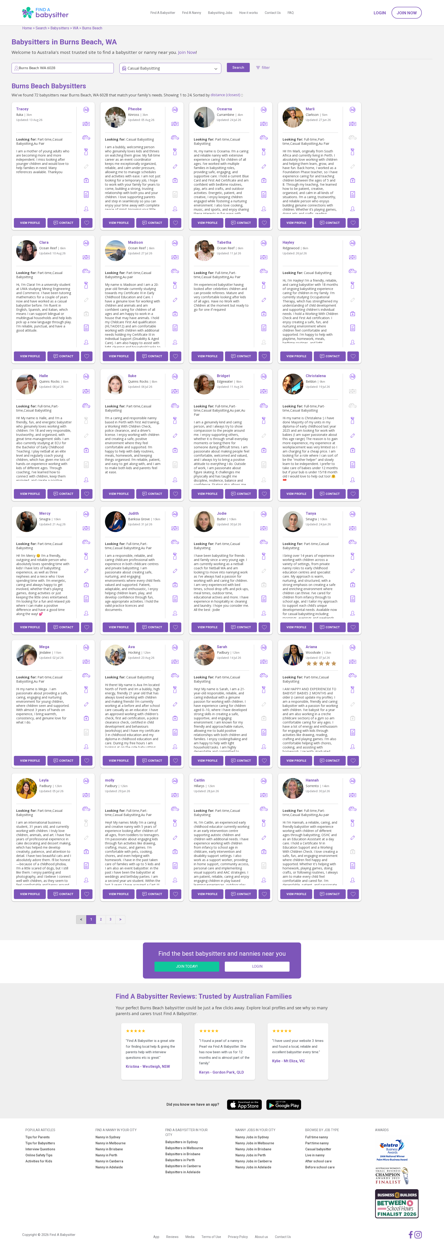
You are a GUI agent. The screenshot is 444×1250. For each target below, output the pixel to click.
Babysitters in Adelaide (182, 1172)
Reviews (172, 1237)
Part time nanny (317, 1143)
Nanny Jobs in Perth (250, 1155)
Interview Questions (40, 1149)
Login (380, 12)
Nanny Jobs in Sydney (252, 1137)
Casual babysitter (318, 1149)
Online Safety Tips (38, 1155)
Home (27, 28)
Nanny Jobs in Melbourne (254, 1143)
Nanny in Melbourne (111, 1143)
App (156, 1237)
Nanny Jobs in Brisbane (253, 1149)
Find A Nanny (191, 13)
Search (41, 28)
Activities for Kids (38, 1161)
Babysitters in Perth (180, 1160)
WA (75, 28)
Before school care (320, 1167)
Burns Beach (92, 28)
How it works (248, 13)
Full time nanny (316, 1137)
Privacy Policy (238, 1237)
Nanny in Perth (106, 1155)
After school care (318, 1161)
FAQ (291, 13)
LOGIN (257, 966)
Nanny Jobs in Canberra (253, 1161)
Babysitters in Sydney (181, 1142)
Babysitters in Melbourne (184, 1148)
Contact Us (273, 13)
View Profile (30, 223)
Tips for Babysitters (40, 1143)
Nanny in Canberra (109, 1161)
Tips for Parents (37, 1137)
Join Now (407, 12)
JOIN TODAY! (187, 966)
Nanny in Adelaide (109, 1167)
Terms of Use (211, 1237)
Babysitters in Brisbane (182, 1154)
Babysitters (59, 28)
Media (189, 1237)
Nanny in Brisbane (109, 1149)
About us (261, 1237)
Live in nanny (314, 1155)
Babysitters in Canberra (183, 1166)
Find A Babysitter (163, 13)
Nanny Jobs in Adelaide (253, 1167)
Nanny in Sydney (108, 1137)
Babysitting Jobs (220, 13)
